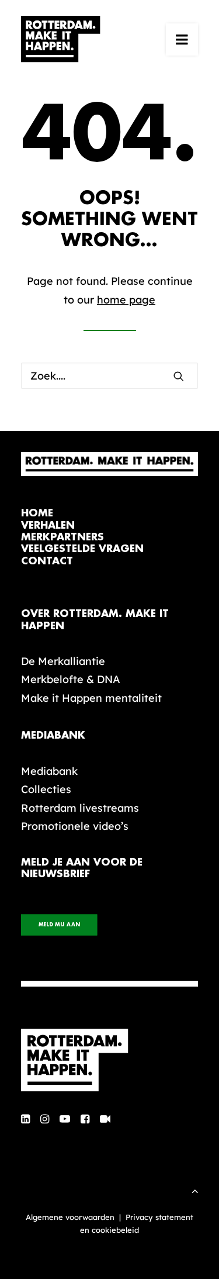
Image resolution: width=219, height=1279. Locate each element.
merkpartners (62, 537)
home (37, 513)
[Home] (109, 1060)
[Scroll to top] (195, 1190)
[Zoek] (109, 376)
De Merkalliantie (63, 661)
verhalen (48, 525)
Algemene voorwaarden (70, 1217)
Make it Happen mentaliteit (91, 698)
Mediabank (49, 771)
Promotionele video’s (74, 826)
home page (126, 299)
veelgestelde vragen (82, 549)
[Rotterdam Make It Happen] (60, 39)
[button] (182, 39)
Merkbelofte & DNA (70, 679)
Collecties (46, 789)
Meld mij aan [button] (59, 925)
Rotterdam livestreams (80, 808)
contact (47, 561)
